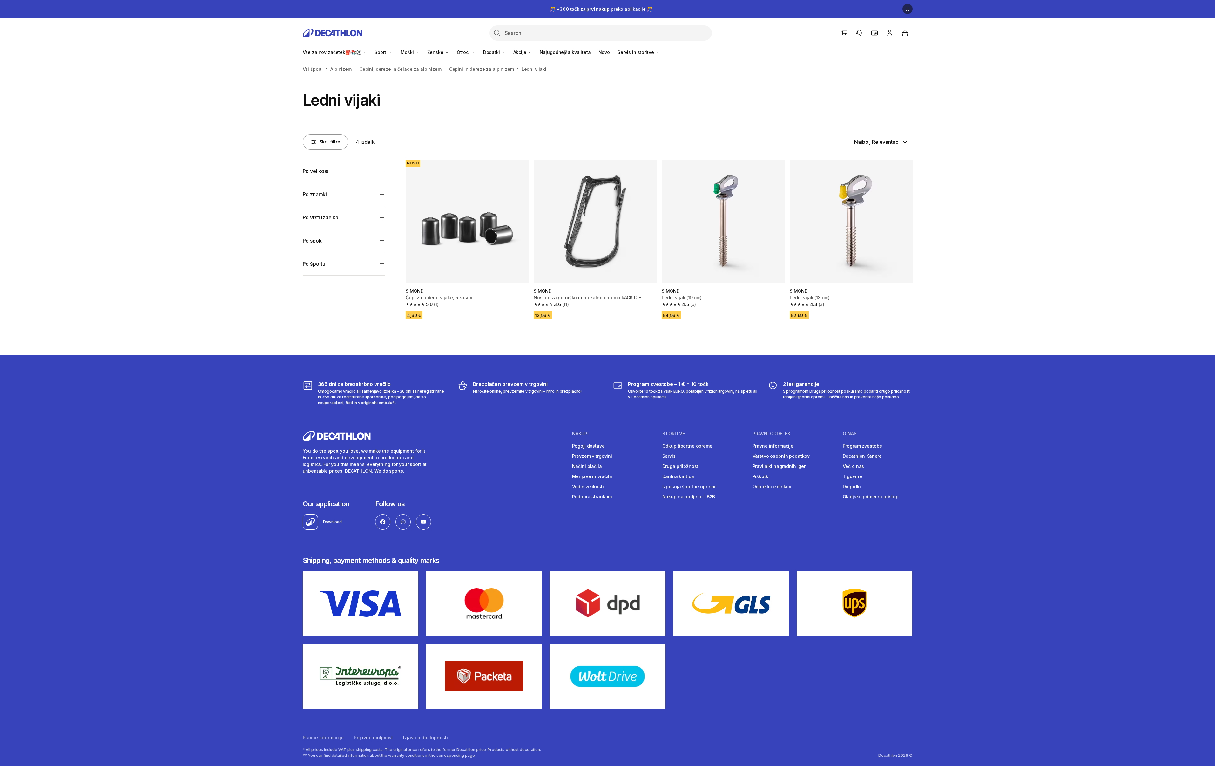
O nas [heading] (850, 433)
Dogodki (852, 486)
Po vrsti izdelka (320, 217)
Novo (604, 52)
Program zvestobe (862, 446)
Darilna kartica (678, 476)
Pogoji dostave (588, 446)
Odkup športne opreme (687, 446)
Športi (381, 52)
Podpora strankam (592, 496)
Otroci (464, 52)
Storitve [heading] (673, 433)
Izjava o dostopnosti (425, 737)
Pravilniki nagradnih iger (779, 466)
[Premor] (907, 9)
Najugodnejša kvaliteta (565, 52)
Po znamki (315, 194)
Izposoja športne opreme (689, 486)
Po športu (314, 264)
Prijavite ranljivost (373, 737)
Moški (408, 52)
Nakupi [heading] (580, 433)
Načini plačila (587, 466)
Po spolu (313, 240)
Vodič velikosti (588, 486)
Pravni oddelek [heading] (771, 433)
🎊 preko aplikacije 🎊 (601, 9)
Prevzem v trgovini (592, 456)
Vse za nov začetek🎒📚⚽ (333, 52)
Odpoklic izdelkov (772, 486)
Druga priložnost (680, 466)
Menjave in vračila (592, 476)
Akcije (520, 52)
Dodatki (492, 52)
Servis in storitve (636, 52)
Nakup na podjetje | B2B (688, 496)
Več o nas (853, 466)
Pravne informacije (773, 446)
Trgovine (852, 476)
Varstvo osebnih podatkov (781, 456)
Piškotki (761, 476)
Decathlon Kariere (862, 456)
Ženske (436, 52)
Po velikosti (316, 171)
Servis (669, 456)
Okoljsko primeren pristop (871, 496)
